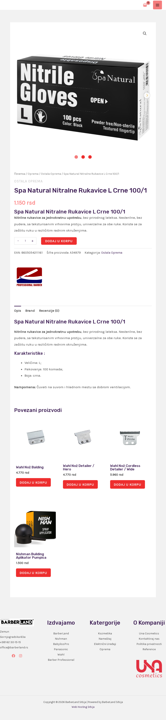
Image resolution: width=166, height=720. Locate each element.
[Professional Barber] (29, 277)
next (147, 95)
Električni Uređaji (105, 644)
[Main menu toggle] (157, 5)
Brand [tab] (30, 310)
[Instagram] (20, 655)
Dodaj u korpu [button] (33, 482)
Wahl (60, 654)
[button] (144, 33)
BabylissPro (61, 644)
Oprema (33, 174)
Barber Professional (61, 660)
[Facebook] (13, 655)
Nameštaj (105, 638)
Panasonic (61, 649)
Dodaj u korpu (59, 241)
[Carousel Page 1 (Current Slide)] (76, 157)
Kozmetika (105, 633)
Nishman (61, 638)
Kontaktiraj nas (149, 638)
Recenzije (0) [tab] (49, 310)
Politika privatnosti (149, 644)
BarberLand (61, 633)
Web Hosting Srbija (83, 706)
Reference (149, 649)
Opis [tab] (17, 310)
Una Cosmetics (149, 633)
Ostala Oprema (51, 174)
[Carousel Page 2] (83, 157)
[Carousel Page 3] (90, 157)
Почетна (19, 174)
